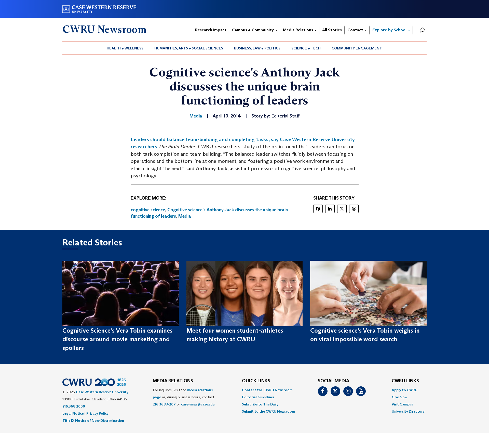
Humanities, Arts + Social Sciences (188, 48)
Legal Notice (73, 413)
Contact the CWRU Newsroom (267, 390)
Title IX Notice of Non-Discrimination (93, 420)
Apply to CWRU (404, 390)
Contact (355, 30)
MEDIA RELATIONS (173, 381)
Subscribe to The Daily (260, 404)
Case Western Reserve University (102, 392)
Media (184, 216)
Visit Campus (402, 404)
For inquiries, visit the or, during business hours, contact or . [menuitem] (184, 397)
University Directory (408, 411)
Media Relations (298, 30)
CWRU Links (405, 381)
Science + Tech (306, 48)
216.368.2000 (73, 406)
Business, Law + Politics (257, 48)
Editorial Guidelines (258, 397)
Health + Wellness (125, 48)
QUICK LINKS (256, 381)
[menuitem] (125, 48)
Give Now (399, 397)
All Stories (332, 30)
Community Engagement (357, 48)
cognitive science (148, 210)
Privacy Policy (97, 413)
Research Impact (210, 30)
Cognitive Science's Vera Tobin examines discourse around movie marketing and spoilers (117, 339)
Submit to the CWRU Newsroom (268, 411)
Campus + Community (253, 30)
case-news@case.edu (198, 404)
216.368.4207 (164, 404)
